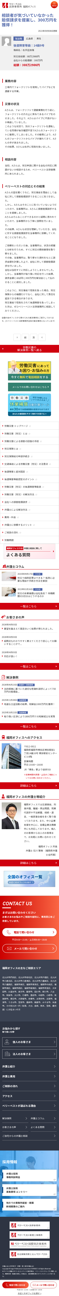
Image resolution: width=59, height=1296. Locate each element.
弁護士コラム (37, 1118)
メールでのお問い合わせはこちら (29, 387)
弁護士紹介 (8, 1066)
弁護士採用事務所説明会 (13, 1175)
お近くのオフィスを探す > (29, 1293)
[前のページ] (17, 337)
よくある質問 (37, 1127)
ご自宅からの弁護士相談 (14, 1136)
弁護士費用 (8, 1076)
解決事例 (6, 1118)
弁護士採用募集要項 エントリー (16, 1190)
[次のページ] (42, 337)
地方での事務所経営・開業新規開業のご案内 (20, 1204)
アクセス (7, 1096)
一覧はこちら (28, 606)
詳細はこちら (28, 786)
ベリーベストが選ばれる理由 (19, 1106)
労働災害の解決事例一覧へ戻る (29, 348)
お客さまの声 (9, 1127)
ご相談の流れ (10, 1086)
